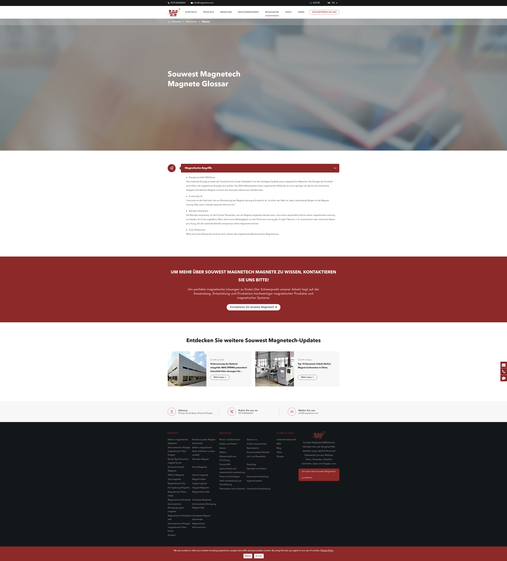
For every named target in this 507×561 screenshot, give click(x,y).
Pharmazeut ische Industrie (232, 489)
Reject (248, 556)
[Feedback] (503, 378)
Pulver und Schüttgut (229, 477)
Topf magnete (174, 479)
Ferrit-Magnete (199, 467)
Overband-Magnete (201, 500)
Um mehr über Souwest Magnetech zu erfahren (319, 475)
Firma (301, 12)
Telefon (222, 452)
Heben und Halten (228, 444)
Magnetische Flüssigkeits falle (180, 518)
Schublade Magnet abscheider (201, 518)
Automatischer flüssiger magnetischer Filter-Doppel (179, 451)
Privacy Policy (326, 551)
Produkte (208, 12)
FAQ (279, 444)
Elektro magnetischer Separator (178, 441)
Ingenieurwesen (254, 481)
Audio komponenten (257, 444)
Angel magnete (199, 484)
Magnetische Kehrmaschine (199, 526)
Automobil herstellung (257, 477)
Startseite (191, 12)
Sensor (222, 448)
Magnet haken (199, 479)
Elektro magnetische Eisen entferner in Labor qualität (203, 451)
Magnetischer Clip (176, 484)
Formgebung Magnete (179, 488)
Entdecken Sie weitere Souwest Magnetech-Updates (253, 340)
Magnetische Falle (201, 492)
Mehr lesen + (220, 377)
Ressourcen (272, 12)
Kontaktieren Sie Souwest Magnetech (253, 307)
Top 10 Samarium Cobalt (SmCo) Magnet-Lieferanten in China (314, 366)
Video (288, 12)
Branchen (226, 12)
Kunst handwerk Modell (258, 452)
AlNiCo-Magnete (176, 475)
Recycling (251, 465)
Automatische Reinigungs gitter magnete (176, 508)
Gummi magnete (200, 475)
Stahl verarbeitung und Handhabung (230, 483)
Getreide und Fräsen (256, 469)
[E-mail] (503, 365)
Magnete (173, 433)
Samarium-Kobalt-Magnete (176, 469)
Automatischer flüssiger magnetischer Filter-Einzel (179, 527)
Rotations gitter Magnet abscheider (203, 441)
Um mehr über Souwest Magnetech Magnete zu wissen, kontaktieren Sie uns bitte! (253, 276)
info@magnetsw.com (204, 3)
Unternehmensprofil (286, 440)
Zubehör (172, 535)
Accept (258, 556)
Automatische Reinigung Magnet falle (204, 506)
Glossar (206, 22)
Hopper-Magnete (200, 488)
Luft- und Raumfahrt (256, 457)
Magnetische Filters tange (177, 494)
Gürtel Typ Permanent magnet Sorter (178, 461)
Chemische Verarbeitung (258, 489)
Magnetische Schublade (179, 500)
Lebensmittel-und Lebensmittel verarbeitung (232, 471)
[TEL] (503, 371)
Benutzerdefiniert (248, 12)
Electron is (252, 440)
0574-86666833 (178, 3)
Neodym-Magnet (200, 459)
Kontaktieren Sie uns (324, 12)
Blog (279, 448)
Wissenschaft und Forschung (227, 458)
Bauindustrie (253, 448)
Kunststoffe (224, 465)
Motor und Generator (229, 440)
